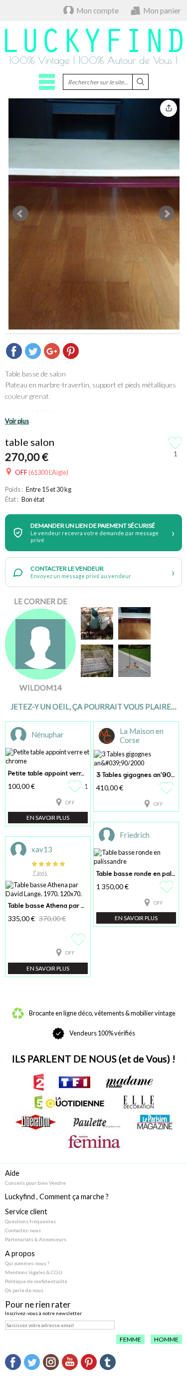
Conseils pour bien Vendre (35, 1183)
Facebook (13, 1362)
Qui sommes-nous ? (27, 1263)
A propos (20, 1253)
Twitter (32, 1362)
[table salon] (134, 623)
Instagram (51, 1362)
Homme (166, 1339)
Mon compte (97, 10)
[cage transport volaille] (97, 661)
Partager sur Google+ (52, 351)
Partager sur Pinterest (71, 351)
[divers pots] (97, 623)
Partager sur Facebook (14, 351)
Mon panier (162, 10)
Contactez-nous (23, 1230)
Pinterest (89, 1362)
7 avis (39, 872)
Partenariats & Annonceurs (35, 1239)
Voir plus (17, 421)
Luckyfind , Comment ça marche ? (57, 1196)
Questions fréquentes (30, 1221)
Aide (12, 1173)
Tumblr (108, 1362)
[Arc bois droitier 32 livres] (134, 661)
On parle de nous (24, 1290)
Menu (47, 82)
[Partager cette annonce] (168, 108)
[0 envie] (168, 788)
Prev (20, 214)
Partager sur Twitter (33, 351)
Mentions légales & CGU (33, 1272)
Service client (26, 1211)
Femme (130, 1339)
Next (167, 214)
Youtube (70, 1362)
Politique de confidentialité (36, 1281)
